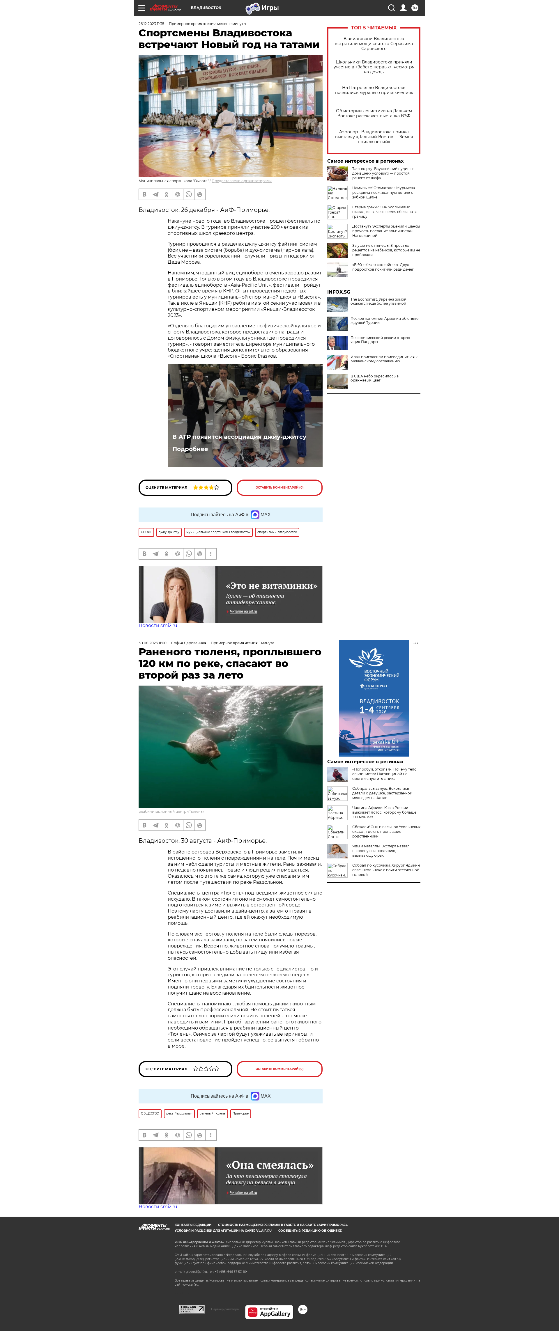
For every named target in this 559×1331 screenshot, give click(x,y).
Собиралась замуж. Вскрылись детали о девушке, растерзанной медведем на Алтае (382, 793)
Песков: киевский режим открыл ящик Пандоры (380, 340)
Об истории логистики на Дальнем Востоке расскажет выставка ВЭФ (374, 113)
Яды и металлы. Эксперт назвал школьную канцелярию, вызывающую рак (381, 851)
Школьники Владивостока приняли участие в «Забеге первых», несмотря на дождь (374, 67)
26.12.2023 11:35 (151, 24)
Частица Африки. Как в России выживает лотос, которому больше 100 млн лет (384, 812)
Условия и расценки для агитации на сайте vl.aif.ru (223, 1231)
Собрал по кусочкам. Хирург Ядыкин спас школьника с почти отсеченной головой (386, 870)
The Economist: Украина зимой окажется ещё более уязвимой (378, 301)
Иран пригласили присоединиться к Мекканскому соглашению (384, 359)
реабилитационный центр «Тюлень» (171, 811)
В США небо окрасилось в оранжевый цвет (375, 378)
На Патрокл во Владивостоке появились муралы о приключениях (374, 90)
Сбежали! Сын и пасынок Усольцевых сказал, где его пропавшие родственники (386, 831)
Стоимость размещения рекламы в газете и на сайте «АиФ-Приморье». (283, 1225)
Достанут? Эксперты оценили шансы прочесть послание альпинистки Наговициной (386, 231)
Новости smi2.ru (158, 625)
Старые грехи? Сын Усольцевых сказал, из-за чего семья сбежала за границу (385, 212)
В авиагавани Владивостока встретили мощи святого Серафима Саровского (374, 43)
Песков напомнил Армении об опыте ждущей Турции (384, 321)
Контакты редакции (193, 1225)
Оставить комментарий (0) (280, 487)
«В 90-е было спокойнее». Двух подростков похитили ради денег (383, 266)
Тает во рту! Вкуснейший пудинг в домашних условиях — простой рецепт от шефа (383, 173)
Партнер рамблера (225, 1309)
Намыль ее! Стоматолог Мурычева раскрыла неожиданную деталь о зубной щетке (383, 192)
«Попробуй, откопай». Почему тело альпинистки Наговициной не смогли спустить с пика (384, 774)
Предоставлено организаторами (242, 181)
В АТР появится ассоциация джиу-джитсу (239, 436)
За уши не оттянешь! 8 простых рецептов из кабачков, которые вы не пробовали (386, 250)
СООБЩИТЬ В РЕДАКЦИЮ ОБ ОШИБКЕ (310, 1231)
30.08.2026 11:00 (153, 643)
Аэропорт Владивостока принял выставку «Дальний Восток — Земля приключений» (374, 136)
